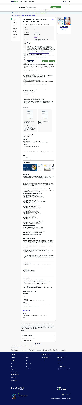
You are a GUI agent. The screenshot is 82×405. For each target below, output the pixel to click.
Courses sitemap (13, 381)
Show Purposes (30, 61)
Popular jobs (28, 360)
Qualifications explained (15, 374)
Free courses (56, 9)
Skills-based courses (14, 375)
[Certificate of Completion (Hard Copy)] (30, 114)
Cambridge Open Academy (64, 27)
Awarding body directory (15, 372)
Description (15, 29)
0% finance (13, 369)
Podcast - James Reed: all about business (63, 368)
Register (64, 1)
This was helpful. (26, 308)
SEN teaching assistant (31, 15)
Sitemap (27, 369)
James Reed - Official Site (61, 366)
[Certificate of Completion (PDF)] (44, 114)
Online (12, 15)
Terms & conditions (67, 398)
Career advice (31, 1)
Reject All (45, 61)
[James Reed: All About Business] (14, 396)
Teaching (16, 15)
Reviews (14, 39)
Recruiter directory (29, 359)
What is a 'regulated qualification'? (28, 338)
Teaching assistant (22, 15)
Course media (15, 28)
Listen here (20, 397)
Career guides (13, 377)
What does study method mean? (28, 333)
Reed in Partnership (60, 362)
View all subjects (13, 360)
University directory (14, 371)
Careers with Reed (59, 365)
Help (27, 366)
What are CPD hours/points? (27, 335)
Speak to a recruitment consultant (62, 369)
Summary (14, 19)
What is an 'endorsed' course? (27, 340)
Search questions (26, 293)
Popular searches (29, 362)
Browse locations (29, 363)
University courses (49, 9)
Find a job (27, 357)
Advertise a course (14, 380)
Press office (43, 360)
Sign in (69, 1)
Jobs (21, 1)
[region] (41, 52)
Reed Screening (59, 363)
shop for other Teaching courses (41, 12)
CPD (13, 26)
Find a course (22, 7)
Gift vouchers (13, 368)
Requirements (15, 34)
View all (38, 343)
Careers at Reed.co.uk (45, 357)
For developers (44, 359)
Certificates (15, 22)
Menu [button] (12, 3)
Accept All (52, 61)
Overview (14, 20)
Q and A (14, 37)
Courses (25, 1)
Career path (15, 36)
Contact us (13, 357)
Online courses (34, 9)
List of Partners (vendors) (31, 58)
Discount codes (13, 366)
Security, (60, 398)
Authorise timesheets (60, 357)
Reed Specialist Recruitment (61, 359)
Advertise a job (28, 368)
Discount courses (27, 9)
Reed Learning (59, 360)
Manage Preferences (54, 398)
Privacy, (63, 398)
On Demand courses (41, 9)
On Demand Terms (14, 378)
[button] (53, 167)
